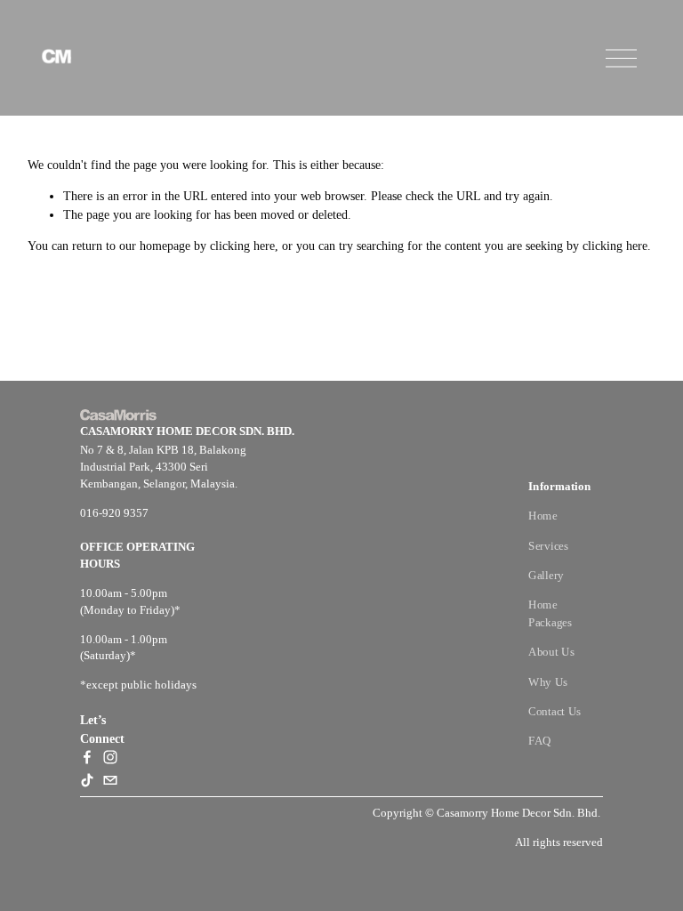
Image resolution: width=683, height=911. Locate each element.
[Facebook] (87, 757)
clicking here (242, 246)
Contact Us (554, 711)
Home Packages (549, 613)
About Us (551, 652)
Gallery (546, 574)
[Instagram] (110, 757)
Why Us (547, 681)
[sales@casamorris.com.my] (110, 780)
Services (548, 545)
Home (542, 516)
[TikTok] (87, 780)
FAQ (539, 740)
